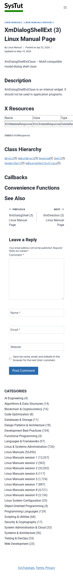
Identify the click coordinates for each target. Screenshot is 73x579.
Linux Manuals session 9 (20, 495)
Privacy (50, 568)
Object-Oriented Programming (24, 506)
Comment (16, 255)
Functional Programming (20, 436)
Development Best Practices (22, 430)
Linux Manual (15, 47)
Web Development (16, 544)
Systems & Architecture (19, 533)
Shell (57, 158)
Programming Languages (21, 511)
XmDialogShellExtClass (41, 163)
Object (8, 158)
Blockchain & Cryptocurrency (23, 409)
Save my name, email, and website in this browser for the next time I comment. (36, 358)
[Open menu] (65, 7)
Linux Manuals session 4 (20, 473)
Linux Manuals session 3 (39, 22)
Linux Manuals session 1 (20, 457)
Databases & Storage (18, 420)
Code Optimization (16, 414)
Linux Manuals (13, 22)
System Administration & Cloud (25, 527)
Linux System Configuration (22, 500)
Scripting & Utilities (16, 517)
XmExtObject (26, 158)
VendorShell (12, 163)
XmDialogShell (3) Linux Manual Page (21, 217)
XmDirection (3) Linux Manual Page (53, 217)
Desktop (44, 158)
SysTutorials (26, 568)
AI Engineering (13, 398)
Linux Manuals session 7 (20, 484)
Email (15, 330)
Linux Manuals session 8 (20, 490)
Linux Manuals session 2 (20, 463)
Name (15, 312)
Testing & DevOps (16, 538)
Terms (40, 568)
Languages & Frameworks (21, 441)
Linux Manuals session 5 (20, 479)
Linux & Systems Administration (25, 446)
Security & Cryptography (20, 522)
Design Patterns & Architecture (24, 425)
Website (15, 347)
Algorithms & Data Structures (23, 403)
